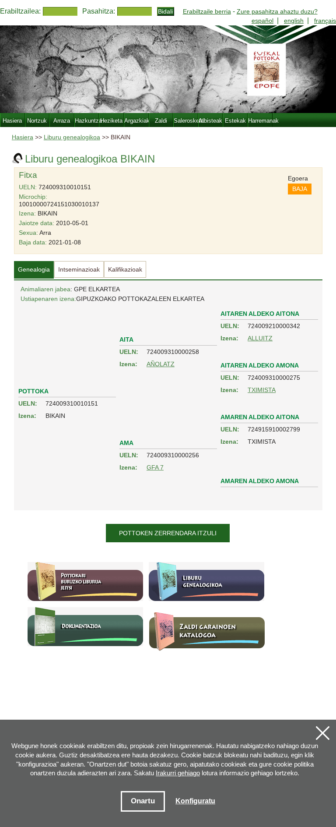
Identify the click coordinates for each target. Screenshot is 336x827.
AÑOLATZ (161, 364)
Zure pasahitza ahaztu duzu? (277, 11)
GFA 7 (155, 467)
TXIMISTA (262, 389)
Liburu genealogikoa (72, 137)
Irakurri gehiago (178, 773)
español (262, 20)
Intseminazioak (79, 269)
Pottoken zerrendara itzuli (168, 533)
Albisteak (210, 120)
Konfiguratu (195, 801)
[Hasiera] (168, 69)
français (325, 20)
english (294, 20)
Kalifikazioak (125, 269)
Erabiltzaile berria (207, 11)
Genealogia (34, 269)
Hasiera (22, 137)
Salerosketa (186, 120)
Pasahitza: (98, 11)
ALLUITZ (260, 338)
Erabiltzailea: (20, 11)
